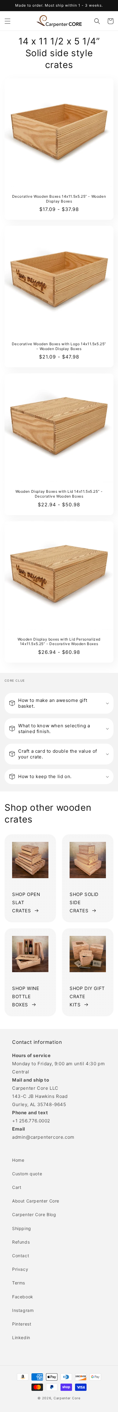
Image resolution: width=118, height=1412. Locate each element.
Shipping (21, 1228)
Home (18, 1160)
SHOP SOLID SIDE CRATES (84, 902)
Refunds (21, 1242)
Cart (16, 1187)
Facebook (22, 1296)
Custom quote (27, 1173)
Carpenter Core (67, 1398)
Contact (20, 1255)
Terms (18, 1282)
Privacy (20, 1269)
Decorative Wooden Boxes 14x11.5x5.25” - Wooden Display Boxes (59, 198)
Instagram (23, 1310)
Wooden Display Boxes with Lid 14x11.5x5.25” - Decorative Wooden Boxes (59, 493)
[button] (7, 21)
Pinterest (21, 1323)
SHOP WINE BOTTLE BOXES (25, 996)
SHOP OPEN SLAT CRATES (26, 902)
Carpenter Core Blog (34, 1214)
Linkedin (21, 1337)
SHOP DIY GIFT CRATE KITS (87, 996)
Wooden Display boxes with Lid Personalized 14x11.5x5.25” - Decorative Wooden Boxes (59, 641)
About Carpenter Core (35, 1200)
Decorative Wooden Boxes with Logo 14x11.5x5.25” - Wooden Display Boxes (59, 346)
